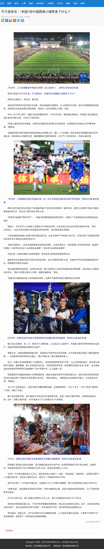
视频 (68, 3)
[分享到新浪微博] (10, 20)
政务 (16, 3)
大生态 (60, 3)
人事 (24, 3)
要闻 (9, 3)
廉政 (31, 3)
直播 (82, 3)
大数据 (50, 3)
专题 (75, 3)
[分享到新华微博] (18, 20)
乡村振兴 (40, 3)
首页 (2, 3)
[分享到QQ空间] (14, 20)
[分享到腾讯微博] (6, 20)
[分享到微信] (2, 20)
